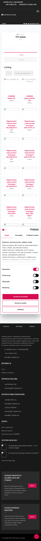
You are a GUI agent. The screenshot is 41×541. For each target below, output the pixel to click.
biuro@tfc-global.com (11, 357)
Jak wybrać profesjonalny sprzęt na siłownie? (23, 453)
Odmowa (20, 309)
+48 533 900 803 (10, 407)
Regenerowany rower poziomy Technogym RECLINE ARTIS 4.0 (11, 125)
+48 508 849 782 (10, 384)
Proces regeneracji (7, 427)
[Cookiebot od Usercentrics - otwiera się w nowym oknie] (30, 229)
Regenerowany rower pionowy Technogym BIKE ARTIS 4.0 (29, 124)
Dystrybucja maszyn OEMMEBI (10, 434)
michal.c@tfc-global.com (12, 411)
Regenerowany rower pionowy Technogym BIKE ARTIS (29, 183)
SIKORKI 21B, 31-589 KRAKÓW (13, 2)
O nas (3, 369)
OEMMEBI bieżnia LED (11, 97)
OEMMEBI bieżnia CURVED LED (29, 98)
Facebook (6, 326)
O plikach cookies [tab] (32, 235)
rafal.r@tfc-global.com (12, 403)
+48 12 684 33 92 (10, 4)
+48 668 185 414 (10, 400)
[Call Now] (26, 536)
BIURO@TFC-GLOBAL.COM (27, 4)
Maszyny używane (7, 431)
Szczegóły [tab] (18, 235)
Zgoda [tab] (7, 235)
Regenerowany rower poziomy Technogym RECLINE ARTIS (11, 183)
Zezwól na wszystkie (20, 296)
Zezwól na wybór (20, 303)
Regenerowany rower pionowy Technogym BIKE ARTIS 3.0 (29, 153)
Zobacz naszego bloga (8, 460)
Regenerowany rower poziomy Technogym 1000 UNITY (11, 210)
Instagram (19, 326)
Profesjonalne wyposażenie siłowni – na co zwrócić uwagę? (22, 446)
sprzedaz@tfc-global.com (13, 388)
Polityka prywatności (7, 373)
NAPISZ (32, 486)
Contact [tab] (21, 60)
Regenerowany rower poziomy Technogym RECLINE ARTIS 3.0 (11, 154)
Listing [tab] (21, 55)
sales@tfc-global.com (11, 415)
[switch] (36, 275)
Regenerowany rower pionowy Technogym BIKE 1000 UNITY (29, 211)
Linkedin (31, 326)
